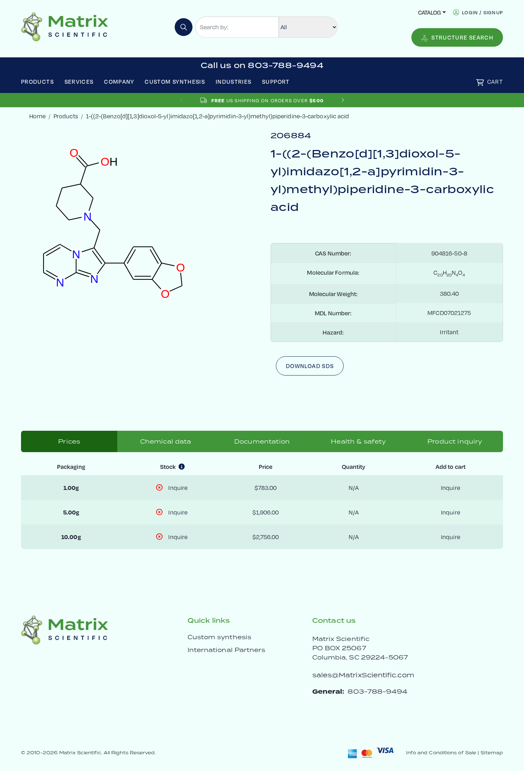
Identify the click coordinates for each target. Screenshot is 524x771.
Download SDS (310, 365)
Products (37, 81)
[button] (342, 100)
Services (79, 81)
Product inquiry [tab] (454, 441)
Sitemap (492, 753)
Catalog (429, 12)
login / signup (482, 12)
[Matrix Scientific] (64, 26)
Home (37, 116)
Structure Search (462, 37)
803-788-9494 (377, 691)
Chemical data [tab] (165, 441)
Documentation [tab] (262, 441)
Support (276, 81)
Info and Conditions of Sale (441, 753)
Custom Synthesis (175, 81)
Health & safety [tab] (358, 441)
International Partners (226, 650)
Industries (234, 81)
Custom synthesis (219, 637)
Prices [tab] (69, 441)
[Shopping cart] (480, 82)
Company (119, 81)
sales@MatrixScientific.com (363, 675)
